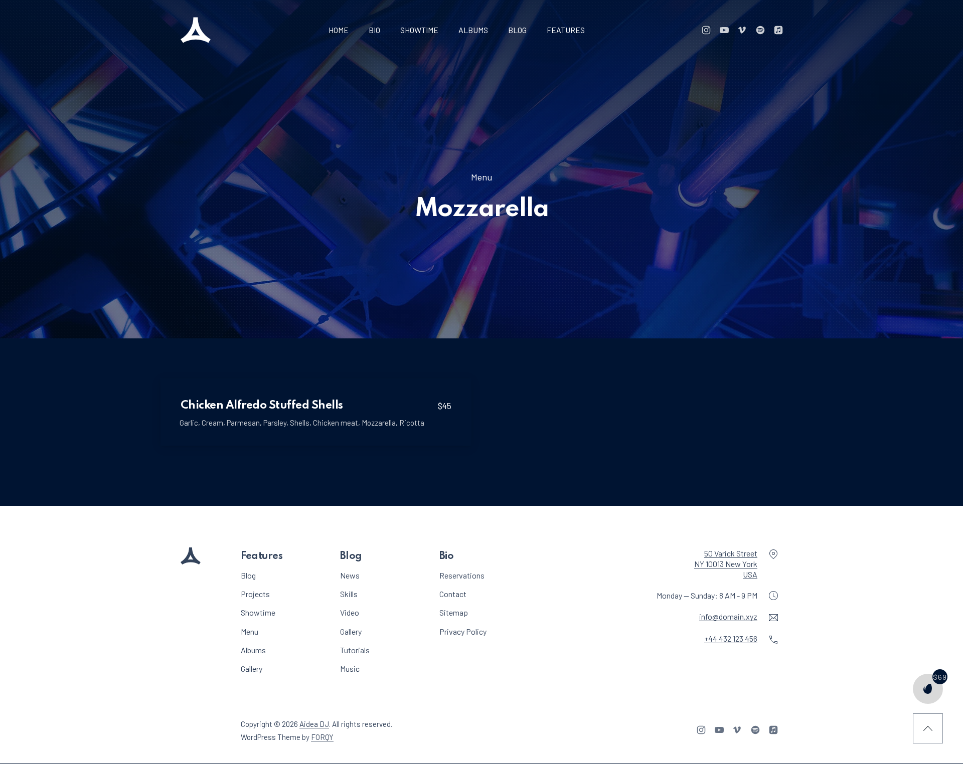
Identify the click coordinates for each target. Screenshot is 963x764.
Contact (452, 594)
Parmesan (243, 422)
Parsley (274, 422)
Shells (299, 422)
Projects (255, 594)
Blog (517, 30)
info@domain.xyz (728, 617)
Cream (212, 422)
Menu (481, 176)
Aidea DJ (314, 724)
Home (339, 30)
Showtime (419, 30)
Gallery (251, 668)
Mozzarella (379, 422)
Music (350, 668)
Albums (473, 30)
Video (349, 613)
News (350, 575)
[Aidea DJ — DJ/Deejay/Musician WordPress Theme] (196, 30)
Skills (349, 594)
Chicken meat (335, 422)
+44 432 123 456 (730, 639)
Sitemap (453, 613)
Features (566, 30)
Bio (374, 30)
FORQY (322, 736)
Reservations (462, 575)
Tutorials (355, 650)
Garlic (189, 422)
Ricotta (411, 422)
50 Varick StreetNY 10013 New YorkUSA (725, 563)
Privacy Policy (463, 631)
